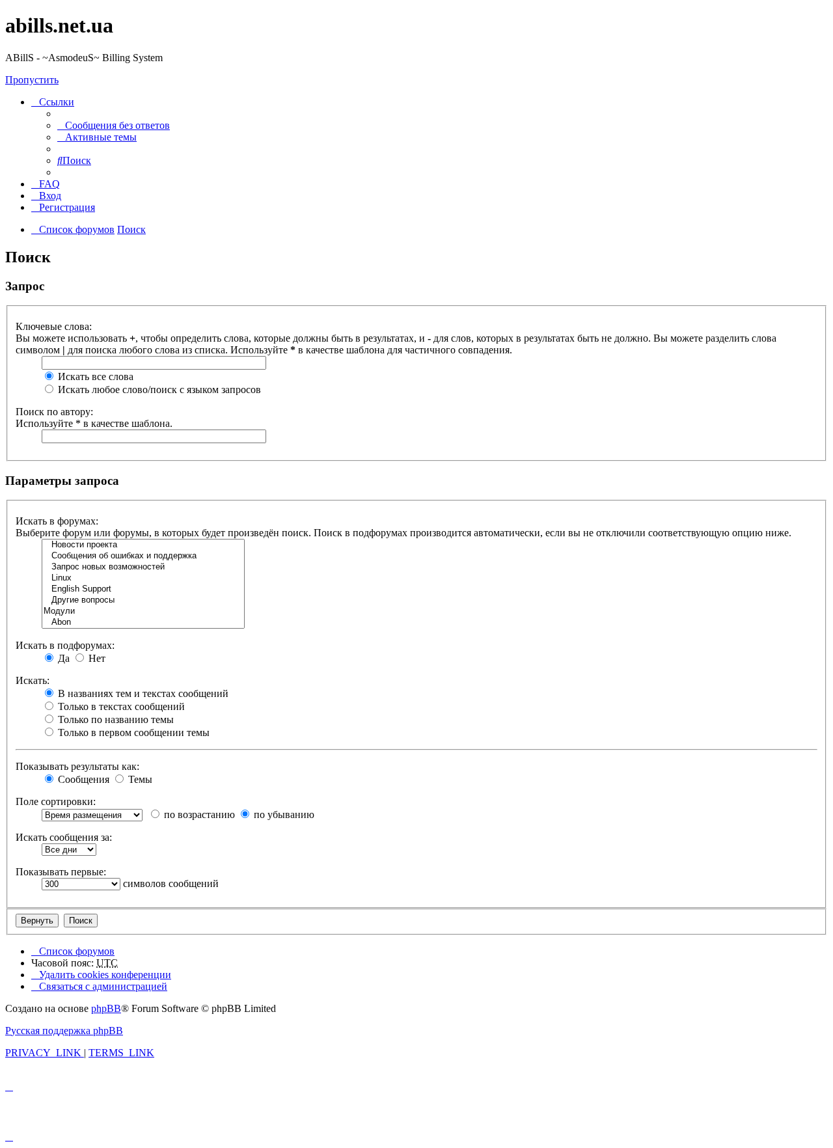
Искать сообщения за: (64, 837)
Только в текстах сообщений (120, 706)
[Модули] (143, 611)
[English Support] (143, 589)
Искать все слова (94, 376)
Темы (139, 779)
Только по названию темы (114, 719)
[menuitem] (113, 125)
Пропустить (32, 79)
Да (62, 658)
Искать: (32, 680)
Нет (95, 658)
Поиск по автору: (54, 411)
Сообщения (82, 779)
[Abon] (143, 622)
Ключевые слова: (54, 326)
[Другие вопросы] (143, 600)
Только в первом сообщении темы (132, 732)
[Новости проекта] (143, 545)
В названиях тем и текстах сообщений (141, 693)
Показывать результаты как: (77, 766)
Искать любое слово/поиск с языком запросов (158, 389)
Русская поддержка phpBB (64, 1030)
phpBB (106, 1008)
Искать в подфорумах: (65, 645)
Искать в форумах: (57, 520)
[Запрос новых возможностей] (143, 567)
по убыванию (282, 814)
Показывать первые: (61, 871)
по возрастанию (198, 814)
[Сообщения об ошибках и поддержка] (143, 556)
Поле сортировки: (56, 801)
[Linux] (143, 578)
